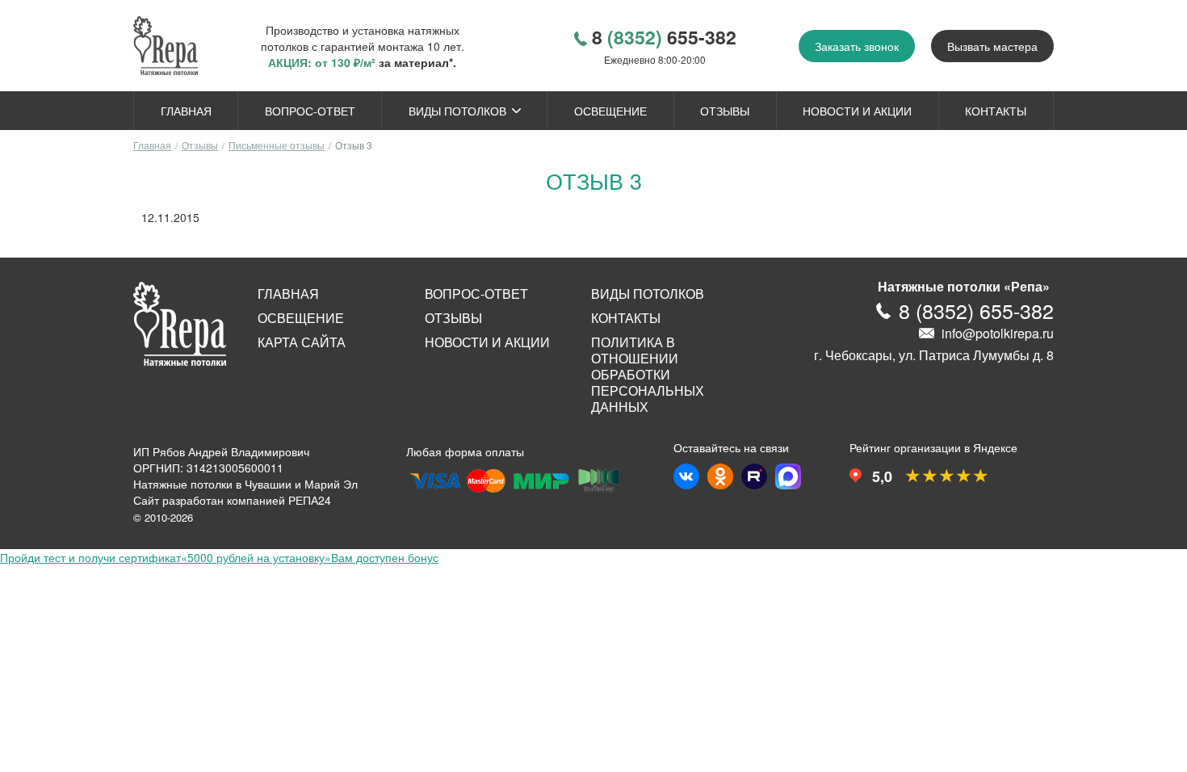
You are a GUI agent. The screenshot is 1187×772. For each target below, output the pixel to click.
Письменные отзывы (277, 145)
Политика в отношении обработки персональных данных (647, 374)
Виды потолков (457, 111)
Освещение (610, 111)
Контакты (995, 111)
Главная (186, 111)
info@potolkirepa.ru (998, 333)
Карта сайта (302, 342)
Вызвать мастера (992, 46)
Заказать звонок (857, 46)
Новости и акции (857, 111)
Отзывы (724, 111)
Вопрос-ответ (310, 111)
